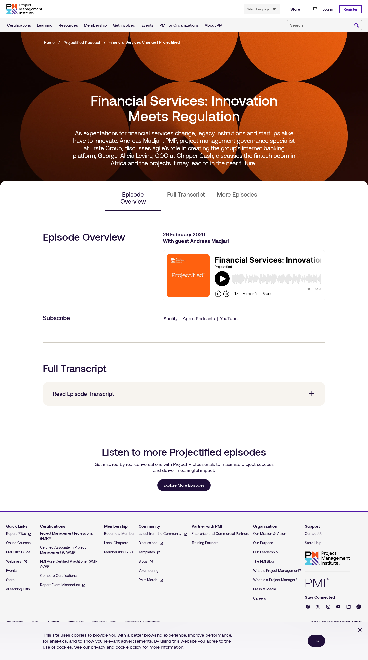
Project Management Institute (327, 558)
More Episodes (237, 194)
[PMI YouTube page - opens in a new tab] (338, 607)
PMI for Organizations (179, 25)
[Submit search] (357, 25)
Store (295, 9)
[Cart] (314, 9)
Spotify (171, 318)
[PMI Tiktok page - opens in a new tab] (359, 607)
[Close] (360, 630)
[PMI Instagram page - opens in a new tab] (328, 607)
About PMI (214, 25)
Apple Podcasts (199, 318)
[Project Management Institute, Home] (24, 9)
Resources (68, 25)
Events (147, 25)
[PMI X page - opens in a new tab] (318, 607)
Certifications (19, 25)
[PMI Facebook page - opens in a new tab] (308, 607)
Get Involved (124, 25)
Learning (45, 25)
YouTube (229, 318)
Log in (327, 9)
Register (350, 9)
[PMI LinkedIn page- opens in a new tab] (348, 607)
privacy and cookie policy (116, 647)
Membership (95, 25)
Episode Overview (133, 198)
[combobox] (262, 9)
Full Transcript (186, 194)
